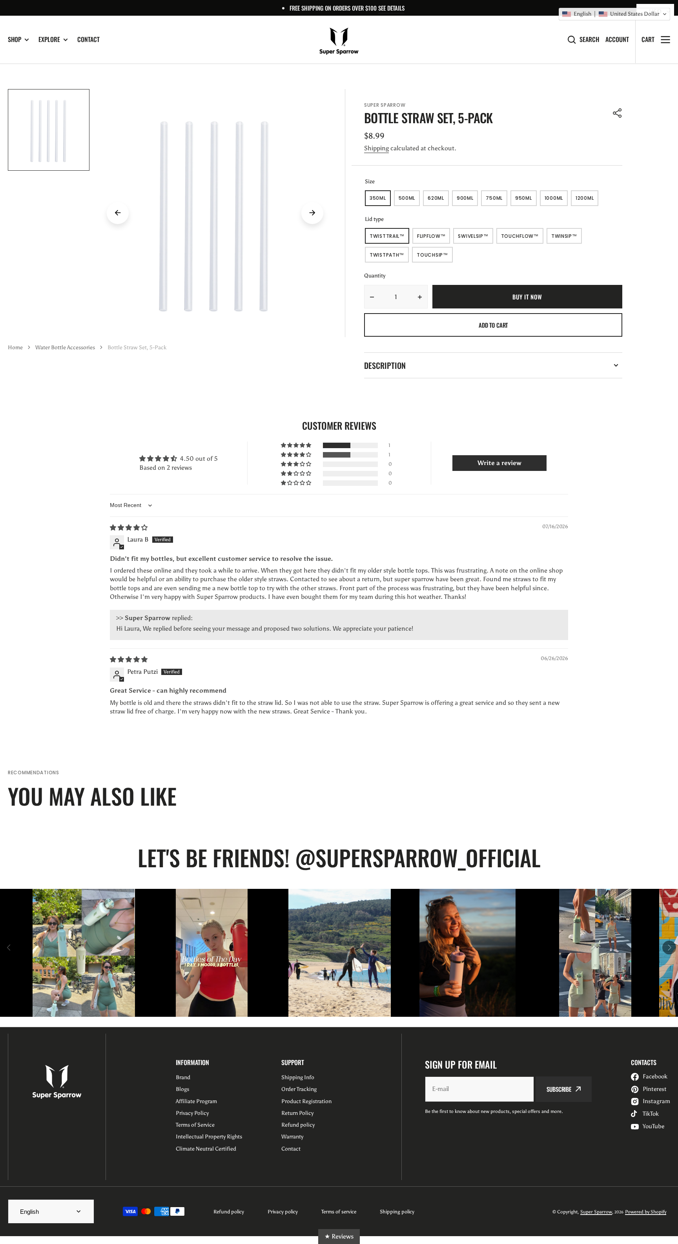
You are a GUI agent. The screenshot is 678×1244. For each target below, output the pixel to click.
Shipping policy (397, 1211)
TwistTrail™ (389, 238)
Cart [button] (648, 39)
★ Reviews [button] (339, 1236)
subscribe (559, 1089)
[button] (617, 113)
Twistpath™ (389, 257)
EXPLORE (49, 39)
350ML (380, 200)
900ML (467, 200)
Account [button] (617, 39)
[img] (129, 527)
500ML (409, 200)
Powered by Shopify (645, 1212)
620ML (438, 200)
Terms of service (338, 1211)
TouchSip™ (434, 257)
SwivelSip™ (475, 238)
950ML (526, 200)
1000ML (556, 200)
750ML (496, 200)
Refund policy (228, 1211)
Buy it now (527, 296)
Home (15, 347)
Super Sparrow (596, 1212)
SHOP (14, 39)
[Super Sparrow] (339, 40)
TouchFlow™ (522, 238)
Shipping (376, 148)
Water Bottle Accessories (65, 347)
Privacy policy (283, 1211)
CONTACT (88, 39)
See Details (391, 8)
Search (589, 39)
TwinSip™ (566, 238)
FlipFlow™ (433, 238)
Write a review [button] (499, 463)
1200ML (587, 200)
